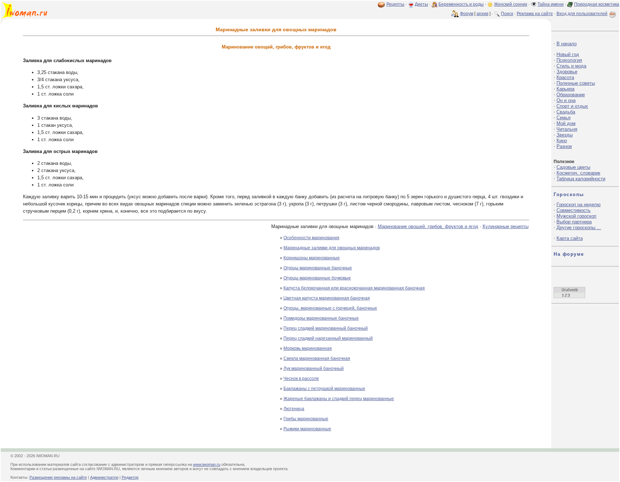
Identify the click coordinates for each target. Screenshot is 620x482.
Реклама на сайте (535, 13)
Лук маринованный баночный (313, 368)
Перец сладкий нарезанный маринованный (328, 338)
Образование (570, 94)
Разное (564, 146)
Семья (563, 117)
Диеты (421, 4)
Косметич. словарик (578, 173)
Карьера (565, 89)
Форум (466, 13)
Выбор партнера (574, 221)
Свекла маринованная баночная (316, 358)
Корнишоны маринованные (311, 257)
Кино (561, 140)
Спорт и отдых (572, 106)
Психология (569, 60)
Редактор (130, 477)
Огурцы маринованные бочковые (317, 278)
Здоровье (566, 71)
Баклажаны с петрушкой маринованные (324, 388)
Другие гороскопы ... (578, 227)
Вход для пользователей (581, 13)
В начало (566, 43)
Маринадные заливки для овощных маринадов (331, 247)
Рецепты (395, 4)
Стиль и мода (571, 66)
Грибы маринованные (305, 418)
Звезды (564, 135)
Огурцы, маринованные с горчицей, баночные (330, 308)
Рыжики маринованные (307, 428)
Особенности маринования (311, 237)
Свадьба (565, 112)
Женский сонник (510, 4)
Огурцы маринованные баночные (317, 267)
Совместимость (573, 210)
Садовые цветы (573, 167)
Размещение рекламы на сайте (58, 477)
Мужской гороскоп (576, 216)
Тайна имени (550, 4)
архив (482, 13)
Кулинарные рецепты (506, 226)
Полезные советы (575, 83)
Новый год (567, 54)
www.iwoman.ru (206, 464)
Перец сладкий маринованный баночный (325, 328)
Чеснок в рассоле (301, 378)
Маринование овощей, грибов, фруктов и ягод (428, 226)
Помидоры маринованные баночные (321, 318)
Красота (565, 77)
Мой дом (566, 123)
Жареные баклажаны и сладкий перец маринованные (338, 398)
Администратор (104, 477)
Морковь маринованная (307, 348)
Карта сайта (569, 238)
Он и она (566, 100)
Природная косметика (596, 4)
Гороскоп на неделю (578, 204)
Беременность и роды (461, 4)
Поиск (507, 13)
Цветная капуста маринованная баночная (326, 298)
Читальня (566, 129)
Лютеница (293, 408)
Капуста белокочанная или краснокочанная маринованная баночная (354, 288)
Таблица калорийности (580, 178)
